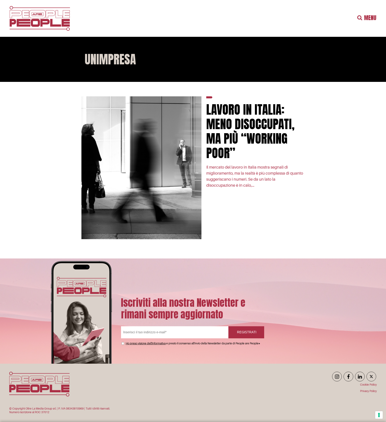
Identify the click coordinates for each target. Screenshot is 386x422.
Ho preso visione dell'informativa (146, 343)
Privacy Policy (368, 391)
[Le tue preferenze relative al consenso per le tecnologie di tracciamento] (379, 415)
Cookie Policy (368, 384)
